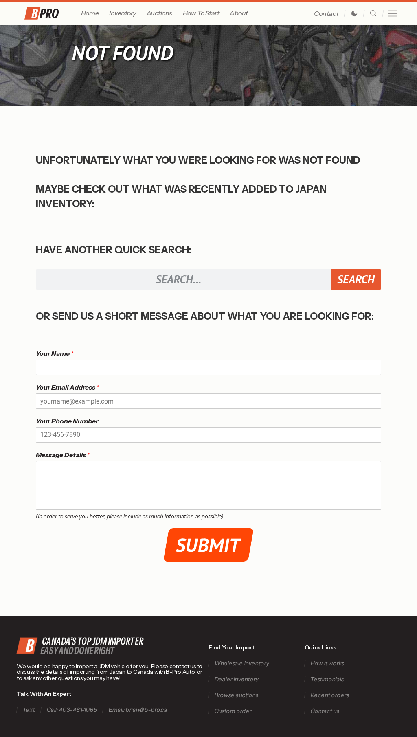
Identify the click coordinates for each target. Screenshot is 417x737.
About (239, 13)
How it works (327, 663)
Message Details (63, 455)
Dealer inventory (236, 679)
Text (28, 710)
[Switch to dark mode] (354, 13)
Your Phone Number (67, 421)
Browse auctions (236, 695)
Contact (326, 13)
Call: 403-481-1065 (71, 710)
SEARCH (355, 279)
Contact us (325, 711)
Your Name (55, 353)
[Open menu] (392, 13)
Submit (208, 545)
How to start (201, 13)
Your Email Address (67, 387)
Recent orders (329, 695)
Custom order (233, 711)
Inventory (122, 13)
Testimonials (327, 679)
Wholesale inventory (242, 663)
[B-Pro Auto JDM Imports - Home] (51, 13)
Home (90, 13)
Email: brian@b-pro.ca (138, 710)
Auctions (159, 13)
